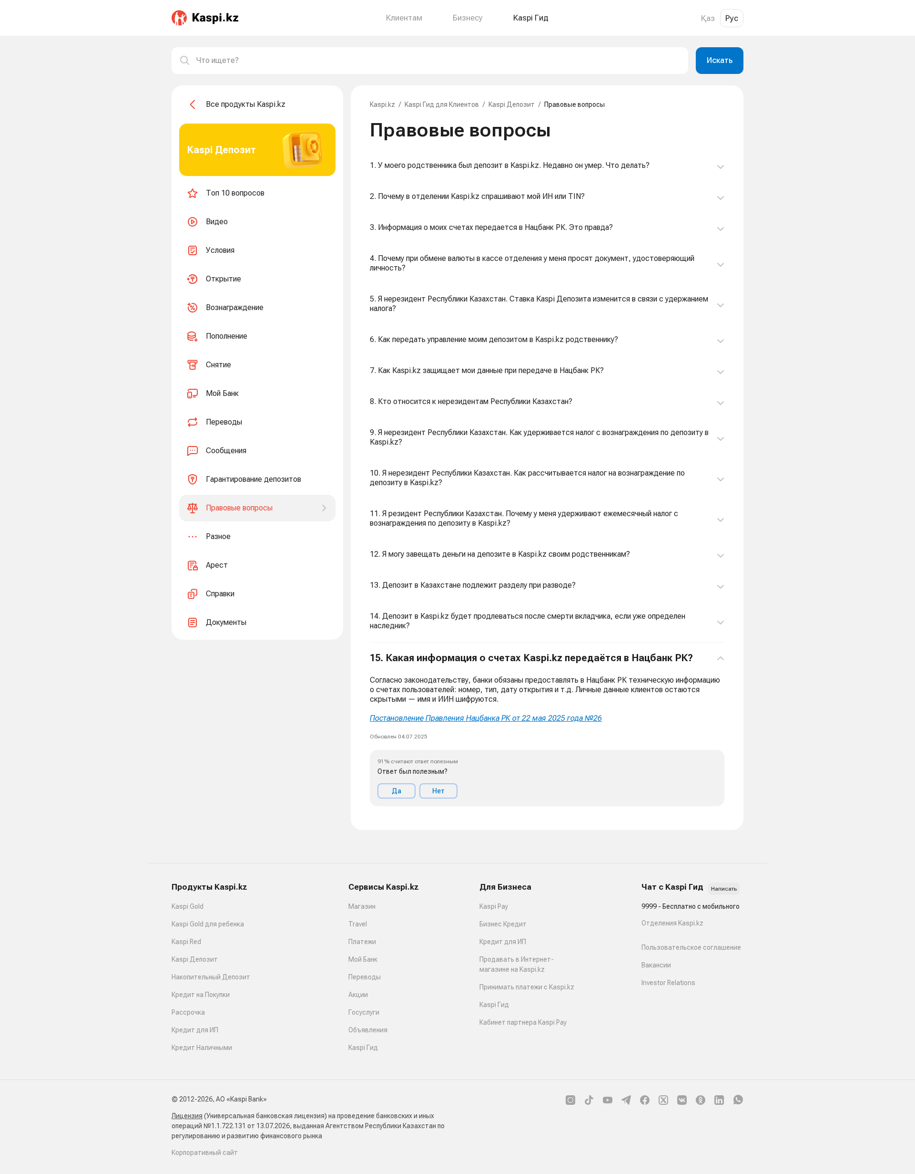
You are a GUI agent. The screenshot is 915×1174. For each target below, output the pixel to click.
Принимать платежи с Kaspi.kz (526, 987)
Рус (731, 18)
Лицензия (187, 1116)
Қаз (708, 18)
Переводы (364, 977)
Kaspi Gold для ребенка (208, 924)
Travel (357, 924)
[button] (547, 729)
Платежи (362, 941)
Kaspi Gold (187, 906)
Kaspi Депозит (511, 104)
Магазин (362, 906)
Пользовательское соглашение (691, 947)
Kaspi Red (186, 941)
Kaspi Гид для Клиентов (442, 104)
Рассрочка (188, 1012)
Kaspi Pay (493, 906)
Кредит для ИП (195, 1030)
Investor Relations (668, 983)
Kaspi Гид (363, 1047)
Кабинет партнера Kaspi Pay (523, 1022)
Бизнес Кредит (503, 924)
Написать (724, 888)
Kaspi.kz (382, 104)
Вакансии (656, 965)
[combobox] (438, 60)
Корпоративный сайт (205, 1152)
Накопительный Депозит (211, 977)
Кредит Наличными (202, 1047)
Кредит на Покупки (201, 994)
